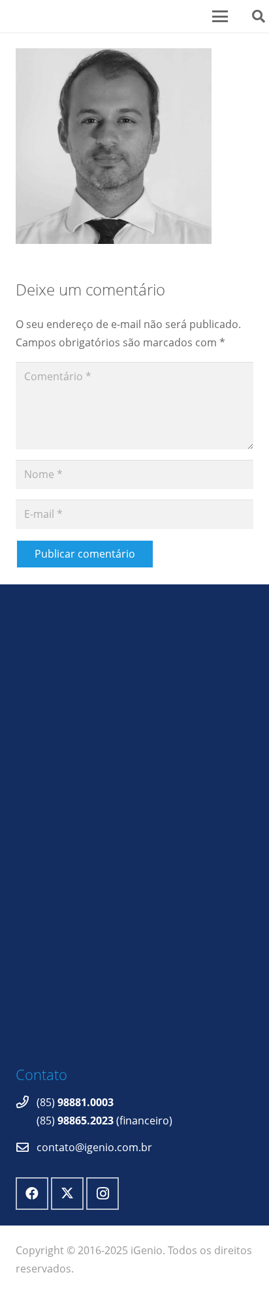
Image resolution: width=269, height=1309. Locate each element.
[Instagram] (102, 1193)
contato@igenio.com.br (94, 1147)
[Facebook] (32, 1193)
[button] (224, 16)
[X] (67, 1193)
